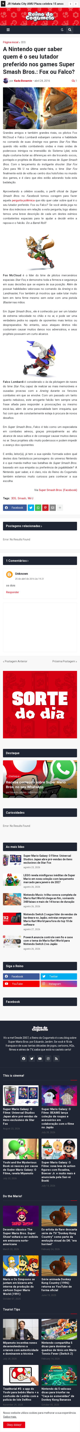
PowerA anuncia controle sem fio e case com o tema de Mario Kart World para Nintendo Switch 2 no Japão (48, 941)
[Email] (52, 508)
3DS (23, 42)
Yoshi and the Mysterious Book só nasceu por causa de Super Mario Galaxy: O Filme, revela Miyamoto (20, 1168)
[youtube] (40, 1058)
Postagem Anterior (16, 661)
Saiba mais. (10, 1416)
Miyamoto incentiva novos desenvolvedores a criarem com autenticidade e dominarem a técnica (21, 1348)
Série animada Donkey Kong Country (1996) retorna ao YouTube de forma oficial (56, 1285)
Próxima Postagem (63, 661)
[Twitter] (31, 508)
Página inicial (10, 42)
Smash (22, 498)
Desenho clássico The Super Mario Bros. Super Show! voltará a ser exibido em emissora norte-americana (20, 1237)
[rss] (56, 1058)
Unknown (21, 574)
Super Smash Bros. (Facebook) (58, 490)
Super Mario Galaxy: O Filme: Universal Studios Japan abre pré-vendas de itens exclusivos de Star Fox (47, 859)
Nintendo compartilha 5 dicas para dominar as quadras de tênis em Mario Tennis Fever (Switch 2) (58, 1348)
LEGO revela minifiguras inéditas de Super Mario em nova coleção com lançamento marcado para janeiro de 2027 (35, 4)
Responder (12, 592)
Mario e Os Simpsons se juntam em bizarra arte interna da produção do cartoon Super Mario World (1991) (19, 1287)
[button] (70, 4)
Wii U (30, 498)
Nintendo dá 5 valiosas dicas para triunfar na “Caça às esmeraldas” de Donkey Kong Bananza (57, 1394)
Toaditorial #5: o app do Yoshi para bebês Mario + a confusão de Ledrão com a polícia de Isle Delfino (21, 1394)
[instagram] (48, 1058)
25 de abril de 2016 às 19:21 (29, 579)
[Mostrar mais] (60, 508)
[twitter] (32, 1058)
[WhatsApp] (38, 508)
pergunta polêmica (23, 200)
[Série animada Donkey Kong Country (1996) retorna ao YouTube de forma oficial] (59, 1265)
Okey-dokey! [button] (14, 1424)
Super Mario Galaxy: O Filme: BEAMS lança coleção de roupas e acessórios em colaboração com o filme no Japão (57, 1118)
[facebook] (23, 1058)
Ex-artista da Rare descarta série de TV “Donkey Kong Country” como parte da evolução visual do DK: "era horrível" (59, 1237)
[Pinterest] (45, 508)
